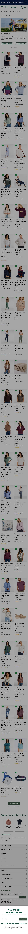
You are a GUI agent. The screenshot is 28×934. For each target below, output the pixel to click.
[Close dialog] (26, 907)
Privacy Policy (13, 928)
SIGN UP (23, 919)
